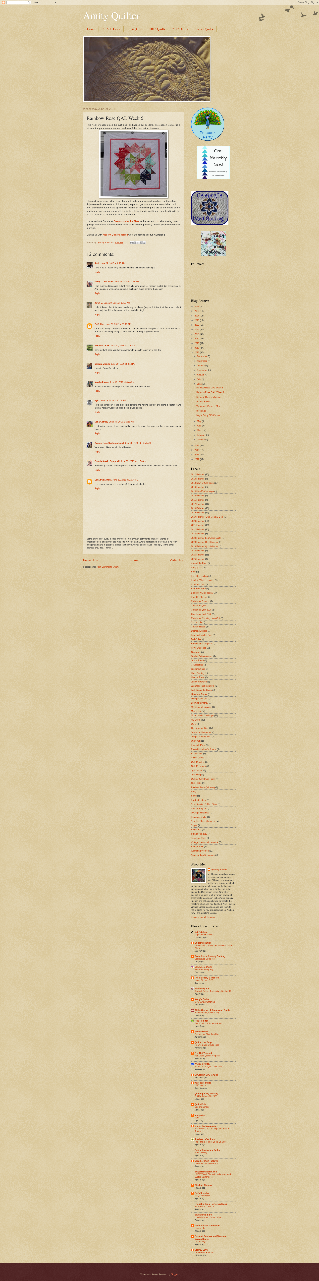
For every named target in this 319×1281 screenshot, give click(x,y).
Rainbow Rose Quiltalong (208, 397)
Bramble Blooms (199, 597)
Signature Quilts (199, 817)
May (199, 421)
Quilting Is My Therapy (206, 1093)
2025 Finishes (198, 554)
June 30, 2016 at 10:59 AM (138, 443)
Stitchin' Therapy (203, 1185)
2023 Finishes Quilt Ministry (204, 542)
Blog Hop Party (198, 588)
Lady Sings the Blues (201, 690)
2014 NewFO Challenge (202, 491)
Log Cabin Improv (199, 703)
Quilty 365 (196, 783)
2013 (197, 454)
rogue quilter (201, 1021)
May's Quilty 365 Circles (208, 415)
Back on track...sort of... (205, 1206)
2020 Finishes (198, 521)
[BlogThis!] (134, 242)
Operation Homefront (201, 732)
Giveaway (196, 652)
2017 (197, 348)
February (201, 435)
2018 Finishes (198, 508)
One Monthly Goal (200, 728)
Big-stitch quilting (199, 576)
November (202, 361)
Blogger (174, 1274)
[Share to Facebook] (141, 242)
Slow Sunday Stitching (205, 1002)
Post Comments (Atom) (108, 567)
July (199, 379)
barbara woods (102, 364)
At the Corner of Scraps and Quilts (212, 1010)
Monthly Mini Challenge (202, 715)
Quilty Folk (200, 1104)
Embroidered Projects (201, 643)
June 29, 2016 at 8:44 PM (122, 382)
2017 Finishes (198, 504)
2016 (197, 352)
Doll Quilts (196, 639)
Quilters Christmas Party (203, 779)
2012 (197, 459)
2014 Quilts (135, 29)
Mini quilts (196, 711)
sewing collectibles (200, 812)
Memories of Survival (201, 707)
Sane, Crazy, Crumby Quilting (210, 956)
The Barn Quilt (201, 1241)
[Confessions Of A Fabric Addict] (213, 255)
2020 (197, 334)
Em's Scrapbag (202, 1193)
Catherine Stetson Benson (206, 1163)
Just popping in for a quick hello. (209, 1023)
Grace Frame (197, 660)
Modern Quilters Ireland (115, 235)
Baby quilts (196, 567)
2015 (197, 445)
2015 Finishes (198, 495)
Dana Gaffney (101, 422)
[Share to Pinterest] (144, 242)
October (201, 365)
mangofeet (200, 1115)
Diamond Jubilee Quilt (201, 635)
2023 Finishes (198, 533)
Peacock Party (198, 745)
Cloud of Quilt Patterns (206, 1161)
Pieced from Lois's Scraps (203, 749)
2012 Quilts (180, 29)
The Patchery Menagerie (207, 977)
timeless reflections (205, 1139)
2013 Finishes (198, 479)
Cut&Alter (99, 324)
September (202, 370)
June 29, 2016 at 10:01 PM (113, 400)
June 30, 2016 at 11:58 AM (133, 461)
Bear (193, 571)
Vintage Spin (197, 846)
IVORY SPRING (202, 1064)
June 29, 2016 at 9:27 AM (112, 263)
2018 (197, 343)
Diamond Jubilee (199, 631)
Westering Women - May (208, 406)
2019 (197, 338)
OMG (193, 724)
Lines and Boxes (199, 694)
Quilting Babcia (219, 869)
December (202, 356)
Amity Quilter (111, 15)
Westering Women (200, 851)
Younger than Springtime (203, 855)
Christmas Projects (200, 601)
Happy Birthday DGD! (204, 980)
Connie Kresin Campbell (107, 461)
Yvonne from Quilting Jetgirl (109, 443)
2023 (197, 320)
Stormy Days (201, 1250)
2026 (197, 306)
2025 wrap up (201, 1085)
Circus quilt (196, 622)
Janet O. (99, 303)
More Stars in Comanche (207, 1225)
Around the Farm (199, 563)
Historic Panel (198, 677)
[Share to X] (137, 242)
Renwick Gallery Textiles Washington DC (213, 991)
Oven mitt (196, 741)
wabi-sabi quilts (203, 1083)
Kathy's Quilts (202, 999)
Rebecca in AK (102, 345)
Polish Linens (197, 757)
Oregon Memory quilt (201, 736)
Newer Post (91, 560)
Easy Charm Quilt (202, 1196)
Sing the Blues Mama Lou (203, 821)
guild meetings (198, 669)
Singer (194, 825)
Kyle (97, 400)
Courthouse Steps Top (205, 959)
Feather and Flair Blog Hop (207, 1034)
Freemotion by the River (126, 221)
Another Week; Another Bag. (207, 1013)
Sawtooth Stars (198, 800)
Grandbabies (197, 665)
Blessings (201, 411)
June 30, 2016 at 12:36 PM (125, 480)
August (201, 374)
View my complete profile (203, 917)
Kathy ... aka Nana (104, 281)
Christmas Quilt (198, 605)
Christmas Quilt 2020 (201, 610)
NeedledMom (201, 1031)
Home (91, 29)
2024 (197, 315)
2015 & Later (111, 29)
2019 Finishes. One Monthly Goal (207, 517)
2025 (197, 311)
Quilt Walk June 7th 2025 (206, 1096)
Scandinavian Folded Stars (204, 804)
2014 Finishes (198, 487)
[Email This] (131, 242)
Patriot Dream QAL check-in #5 (208, 1066)
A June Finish (203, 401)
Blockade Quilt (198, 584)
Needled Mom (102, 382)
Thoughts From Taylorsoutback (211, 1204)
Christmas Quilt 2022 (201, 614)
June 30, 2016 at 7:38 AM (121, 422)
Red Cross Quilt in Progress (207, 1056)
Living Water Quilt (199, 698)
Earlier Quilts (204, 29)
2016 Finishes (198, 500)
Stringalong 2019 (199, 834)
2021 (197, 329)
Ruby (193, 791)
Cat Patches (201, 932)
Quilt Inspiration (203, 943)
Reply (97, 272)
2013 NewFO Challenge (202, 483)
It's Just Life (200, 1228)
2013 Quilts (157, 29)
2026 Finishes (198, 559)
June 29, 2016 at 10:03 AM (117, 303)
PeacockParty (208, 134)
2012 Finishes (198, 474)
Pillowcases (197, 753)
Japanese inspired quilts (202, 686)
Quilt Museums (198, 766)
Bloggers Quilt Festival (202, 593)
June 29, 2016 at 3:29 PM (122, 345)
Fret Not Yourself (203, 1053)
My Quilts (195, 720)
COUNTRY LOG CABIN (206, 1075)
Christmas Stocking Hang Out (205, 618)
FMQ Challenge (198, 648)
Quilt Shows (197, 770)
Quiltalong (196, 774)
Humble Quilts (202, 988)
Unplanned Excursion (204, 934)
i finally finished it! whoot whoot (208, 1217)
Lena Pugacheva (103, 480)
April (199, 426)
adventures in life (203, 1215)
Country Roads (198, 626)
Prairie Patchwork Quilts (207, 1150)
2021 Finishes (198, 525)
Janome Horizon (199, 681)
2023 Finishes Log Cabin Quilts (206, 538)
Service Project (198, 808)
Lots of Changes (202, 1107)
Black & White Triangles (202, 580)
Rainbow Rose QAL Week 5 (209, 387)
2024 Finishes (198, 550)
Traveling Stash (198, 838)
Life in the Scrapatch (205, 1126)
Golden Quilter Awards (202, 656)
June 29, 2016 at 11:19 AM (118, 324)
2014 (197, 450)
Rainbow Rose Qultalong (203, 787)
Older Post (177, 560)
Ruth (97, 263)
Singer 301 (196, 829)
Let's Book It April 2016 (205, 1252)
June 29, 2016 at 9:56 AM (126, 281)
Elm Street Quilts (203, 967)
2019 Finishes (198, 512)
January (201, 439)
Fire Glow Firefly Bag (204, 969)
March (200, 430)
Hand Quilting (197, 673)
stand (197, 1118)
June (199, 384)
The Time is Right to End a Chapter (210, 1142)
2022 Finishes (198, 529)
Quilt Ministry (197, 762)
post (157, 221)
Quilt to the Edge (203, 1042)
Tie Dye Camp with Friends (207, 1045)
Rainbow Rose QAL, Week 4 (210, 392)
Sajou (194, 795)
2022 (197, 325)
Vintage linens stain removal (204, 842)
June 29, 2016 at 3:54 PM (123, 364)
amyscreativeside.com (206, 1171)
